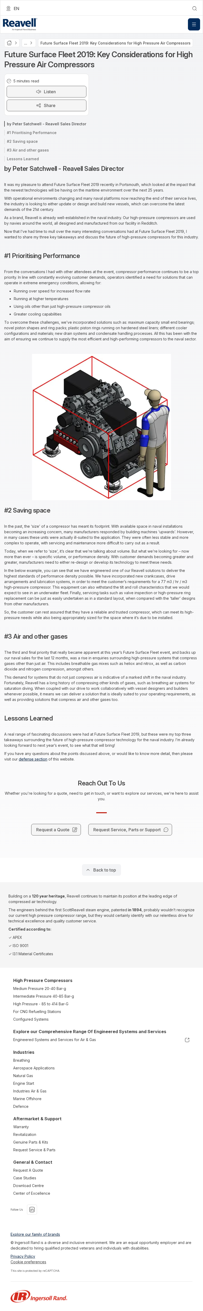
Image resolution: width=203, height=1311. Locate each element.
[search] (194, 8)
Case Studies (24, 1178)
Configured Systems (31, 1019)
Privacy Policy (23, 1256)
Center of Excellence (31, 1193)
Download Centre (28, 1185)
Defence (21, 1106)
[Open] (194, 24)
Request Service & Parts (34, 1150)
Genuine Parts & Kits (30, 1142)
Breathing (21, 1060)
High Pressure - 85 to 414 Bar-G (40, 1004)
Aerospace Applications (34, 1068)
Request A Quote (28, 1170)
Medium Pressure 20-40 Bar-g (39, 988)
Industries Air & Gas (30, 1091)
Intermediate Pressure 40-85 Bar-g (43, 996)
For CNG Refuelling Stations (37, 1011)
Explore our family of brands (35, 1234)
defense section (33, 759)
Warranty (21, 1127)
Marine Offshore (27, 1098)
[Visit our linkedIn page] (32, 1210)
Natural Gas (23, 1075)
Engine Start (23, 1083)
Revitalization (24, 1134)
